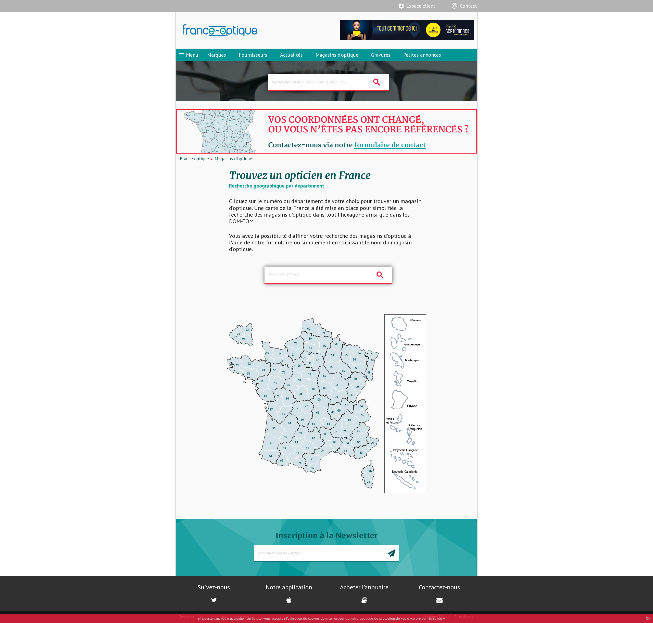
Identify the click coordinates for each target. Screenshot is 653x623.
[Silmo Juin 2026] (407, 38)
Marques (216, 55)
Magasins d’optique (337, 55)
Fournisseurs (253, 55)
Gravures (381, 55)
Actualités (291, 55)
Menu (188, 55)
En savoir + (437, 618)
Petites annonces (422, 55)
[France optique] (251, 30)
